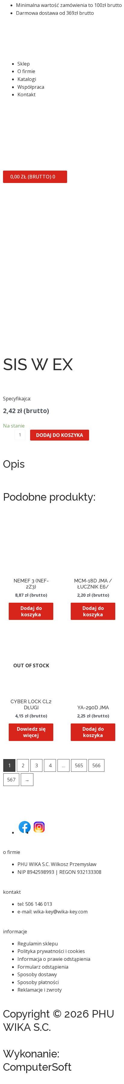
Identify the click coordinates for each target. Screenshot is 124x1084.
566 (96, 765)
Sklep (23, 63)
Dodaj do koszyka (59, 435)
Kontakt (26, 94)
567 (11, 779)
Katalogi (26, 79)
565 (79, 765)
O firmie (26, 71)
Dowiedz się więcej (31, 732)
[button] (62, 56)
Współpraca (30, 87)
